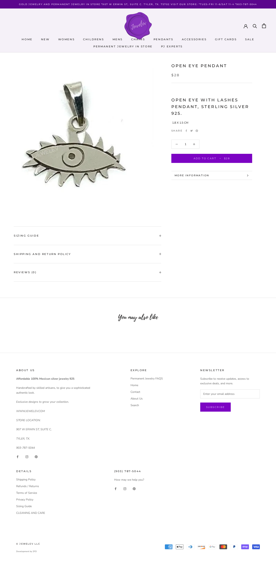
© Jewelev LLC (28, 543)
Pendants (163, 39)
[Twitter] (191, 131)
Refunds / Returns (27, 486)
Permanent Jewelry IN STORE (123, 46)
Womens (66, 39)
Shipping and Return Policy (42, 254)
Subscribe (215, 407)
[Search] (255, 26)
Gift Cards (226, 39)
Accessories (194, 39)
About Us (137, 399)
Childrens (93, 39)
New (45, 39)
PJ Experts (172, 46)
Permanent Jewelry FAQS (147, 378)
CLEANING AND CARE (30, 513)
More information (192, 175)
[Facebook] (186, 131)
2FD (35, 551)
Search (135, 405)
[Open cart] (264, 25)
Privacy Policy (24, 499)
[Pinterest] (197, 131)
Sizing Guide (26, 235)
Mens (118, 39)
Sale (249, 39)
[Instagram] (26, 456)
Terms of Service (26, 493)
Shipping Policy (26, 479)
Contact (135, 392)
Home (27, 39)
